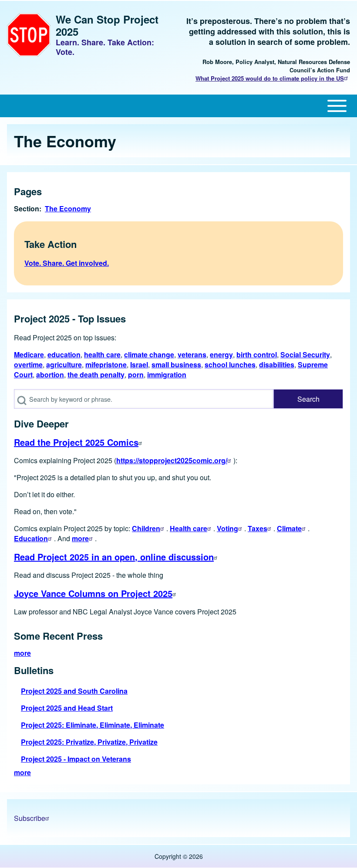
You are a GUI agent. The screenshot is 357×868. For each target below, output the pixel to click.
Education (31, 538)
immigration (166, 375)
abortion (50, 375)
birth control (256, 354)
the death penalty (96, 375)
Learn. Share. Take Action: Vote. (105, 47)
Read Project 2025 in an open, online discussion (114, 556)
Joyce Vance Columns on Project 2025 (93, 593)
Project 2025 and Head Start (67, 708)
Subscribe (29, 818)
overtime (28, 364)
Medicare (29, 354)
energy (221, 354)
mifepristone (106, 364)
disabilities (276, 364)
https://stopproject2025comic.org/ (171, 460)
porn (136, 375)
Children (146, 528)
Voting (227, 528)
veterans (192, 354)
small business (176, 364)
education (64, 354)
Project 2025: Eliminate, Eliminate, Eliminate (92, 725)
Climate (289, 528)
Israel (139, 364)
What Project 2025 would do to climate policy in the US (269, 78)
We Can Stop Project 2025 (107, 25)
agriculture (64, 364)
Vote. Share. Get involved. (66, 263)
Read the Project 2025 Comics (76, 442)
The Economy (68, 208)
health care (102, 354)
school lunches (230, 364)
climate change (149, 354)
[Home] (29, 35)
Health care (188, 528)
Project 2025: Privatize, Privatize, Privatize (89, 742)
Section (26, 208)
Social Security (305, 354)
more (80, 538)
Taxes (257, 528)
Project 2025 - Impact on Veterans (76, 759)
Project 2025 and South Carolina (74, 691)
